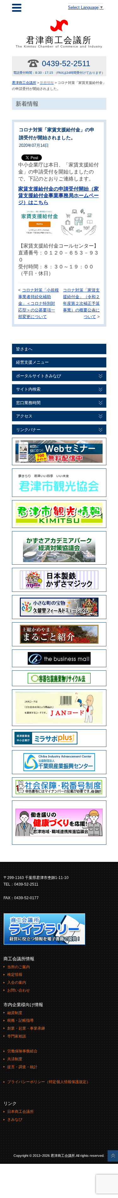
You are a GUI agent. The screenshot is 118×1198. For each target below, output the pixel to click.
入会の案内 (16, 982)
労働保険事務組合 (22, 1051)
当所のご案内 (18, 967)
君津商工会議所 (59, 41)
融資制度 (14, 1013)
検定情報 (14, 974)
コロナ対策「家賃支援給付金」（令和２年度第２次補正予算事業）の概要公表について (81, 303)
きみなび (14, 1119)
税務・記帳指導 (20, 1020)
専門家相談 (16, 1036)
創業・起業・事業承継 (26, 1028)
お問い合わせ (18, 990)
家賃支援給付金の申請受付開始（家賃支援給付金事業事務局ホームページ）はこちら (58, 195)
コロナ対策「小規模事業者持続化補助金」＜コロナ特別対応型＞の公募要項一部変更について (38, 303)
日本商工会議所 (20, 1111)
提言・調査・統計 (22, 1067)
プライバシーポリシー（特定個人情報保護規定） (48, 1082)
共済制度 (14, 1059)
